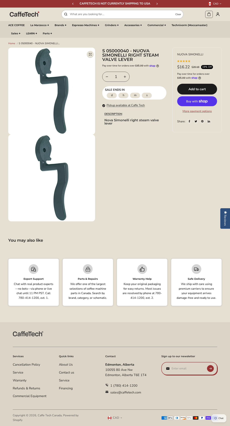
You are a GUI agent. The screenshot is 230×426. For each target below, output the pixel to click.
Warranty (19, 380)
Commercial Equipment (29, 396)
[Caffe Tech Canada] (24, 14)
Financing (66, 388)
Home (11, 43)
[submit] (210, 368)
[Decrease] (106, 77)
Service (18, 372)
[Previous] (73, 4)
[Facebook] (189, 121)
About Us (66, 364)
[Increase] (124, 77)
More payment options (197, 111)
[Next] (157, 4)
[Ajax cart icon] (209, 14)
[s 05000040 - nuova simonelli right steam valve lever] (90, 54)
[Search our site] (65, 14)
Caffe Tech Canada (50, 415)
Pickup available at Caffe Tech (126, 105)
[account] (218, 14)
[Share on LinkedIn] (209, 121)
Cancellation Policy (26, 364)
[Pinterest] (202, 121)
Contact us (66, 372)
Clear (178, 14)
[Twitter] (196, 121)
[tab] (113, 114)
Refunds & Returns (26, 388)
